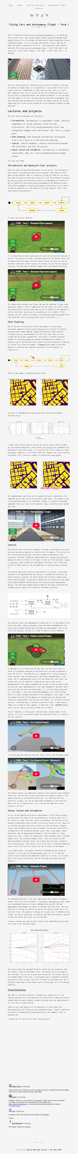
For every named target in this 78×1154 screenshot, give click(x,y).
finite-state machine (37, 185)
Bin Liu (24, 707)
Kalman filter (38, 836)
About (19, 5)
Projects (39, 8)
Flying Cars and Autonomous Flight (32, 48)
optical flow (45, 841)
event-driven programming (38, 183)
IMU (19, 833)
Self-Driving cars (35, 5)
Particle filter (18, 844)
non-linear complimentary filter (52, 901)
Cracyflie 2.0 (41, 312)
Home (11, 5)
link (19, 858)
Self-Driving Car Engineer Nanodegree (38, 35)
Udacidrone (12, 307)
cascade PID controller (59, 557)
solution (49, 447)
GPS (15, 833)
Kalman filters (13, 40)
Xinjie (33, 707)
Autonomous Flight (57, 5)
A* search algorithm (37, 329)
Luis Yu (16, 707)
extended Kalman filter (39, 853)
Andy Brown (18, 180)
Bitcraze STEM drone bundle (54, 314)
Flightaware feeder (15, 43)
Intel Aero (28, 312)
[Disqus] (39, 1047)
